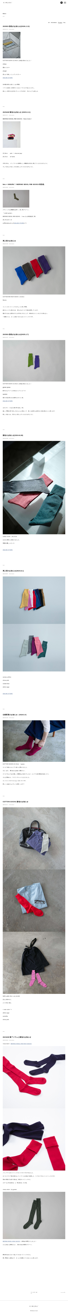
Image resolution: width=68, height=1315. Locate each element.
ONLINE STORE (8, 77)
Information (54, 22)
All (49, 22)
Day (64, 22)
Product (60, 22)
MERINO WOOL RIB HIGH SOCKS (21, 1043)
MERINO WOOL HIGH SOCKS (11, 1241)
